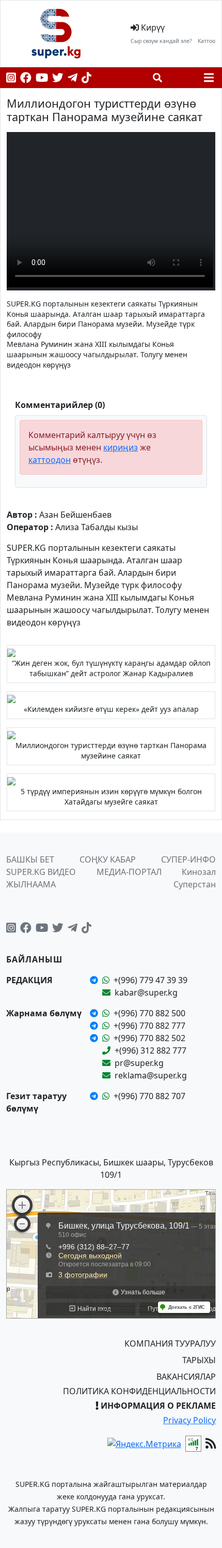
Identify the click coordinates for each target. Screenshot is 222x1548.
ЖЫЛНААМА (31, 884)
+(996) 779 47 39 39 (150, 980)
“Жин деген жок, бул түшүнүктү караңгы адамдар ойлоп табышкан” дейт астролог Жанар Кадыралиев (111, 668)
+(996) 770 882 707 (149, 1096)
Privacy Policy (189, 1420)
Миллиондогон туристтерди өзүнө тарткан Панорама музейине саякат (111, 750)
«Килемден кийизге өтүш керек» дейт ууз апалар (111, 709)
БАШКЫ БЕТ (30, 859)
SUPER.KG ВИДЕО (41, 872)
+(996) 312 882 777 (150, 1050)
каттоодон (49, 459)
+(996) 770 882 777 (149, 1025)
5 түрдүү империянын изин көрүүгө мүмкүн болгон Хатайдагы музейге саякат (111, 796)
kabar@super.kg (146, 992)
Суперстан (194, 884)
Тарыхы (199, 1360)
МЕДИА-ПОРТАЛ (129, 872)
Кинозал (199, 872)
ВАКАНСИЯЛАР (186, 1376)
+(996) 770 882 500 (149, 1013)
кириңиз (120, 447)
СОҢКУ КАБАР (108, 859)
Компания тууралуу (170, 1343)
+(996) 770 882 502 (149, 1038)
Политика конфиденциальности (139, 1391)
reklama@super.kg (151, 1075)
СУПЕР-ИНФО (188, 859)
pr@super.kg (139, 1063)
